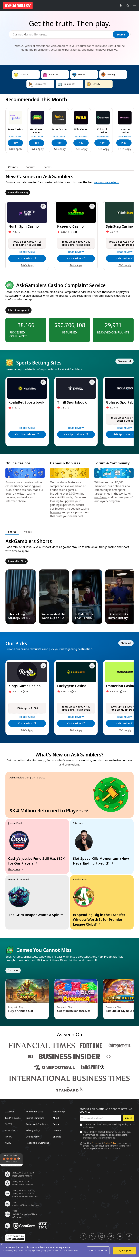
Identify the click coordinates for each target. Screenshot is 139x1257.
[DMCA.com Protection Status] (15, 1238)
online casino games (63, 490)
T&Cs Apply (15, 149)
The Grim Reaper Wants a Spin (33, 914)
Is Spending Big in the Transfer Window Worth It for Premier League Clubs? (99, 919)
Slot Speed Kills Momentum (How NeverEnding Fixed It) (101, 861)
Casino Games (13, 1117)
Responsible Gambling (37, 1142)
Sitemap (57, 1136)
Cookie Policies (110, 1143)
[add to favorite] (43, 206)
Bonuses (10, 1130)
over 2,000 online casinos (23, 488)
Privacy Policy (33, 1130)
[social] (83, 1236)
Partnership (59, 1111)
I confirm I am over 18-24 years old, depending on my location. (107, 1126)
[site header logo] (18, 5)
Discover (13, 970)
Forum (9, 1136)
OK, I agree (124, 1250)
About (56, 1117)
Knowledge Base (34, 1111)
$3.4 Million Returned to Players (46, 810)
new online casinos (106, 182)
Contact (57, 1124)
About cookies (98, 1250)
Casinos (9, 1111)
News (8, 1142)
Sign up (128, 1118)
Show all (126, 643)
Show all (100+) (16, 561)
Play (15, 142)
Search (121, 34)
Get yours (14, 869)
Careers (57, 1130)
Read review (15, 136)
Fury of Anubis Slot (20, 1011)
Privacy (95, 1143)
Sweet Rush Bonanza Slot (74, 1011)
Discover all (124, 361)
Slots (8, 1124)
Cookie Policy (32, 1136)
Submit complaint (18, 310)
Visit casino (25, 258)
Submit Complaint (35, 1117)
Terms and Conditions (37, 1124)
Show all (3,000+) (17, 192)
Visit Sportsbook (25, 434)
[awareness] (24, 1225)
